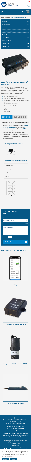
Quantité (5, 237)
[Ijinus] (10, 4)
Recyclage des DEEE (11, 442)
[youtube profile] (5, 448)
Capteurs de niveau (7, 435)
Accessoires (7, 17)
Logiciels (4, 34)
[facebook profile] (20, 448)
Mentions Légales (8, 440)
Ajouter (7, 242)
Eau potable (5, 37)
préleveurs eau (16, 435)
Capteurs (4, 22)
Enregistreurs (6, 25)
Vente (4, 218)
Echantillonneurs (7, 28)
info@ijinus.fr (22, 423)
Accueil (2, 17)
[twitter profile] (10, 448)
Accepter (5, 459)
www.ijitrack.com (19, 437)
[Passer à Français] (29, 2)
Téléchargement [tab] (20, 117)
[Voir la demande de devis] (28, 7)
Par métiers (5, 46)
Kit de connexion (7, 31)
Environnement (6, 433)
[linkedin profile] (15, 448)
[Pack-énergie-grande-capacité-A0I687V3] (15, 65)
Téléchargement (24, 433)
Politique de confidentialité (20, 440)
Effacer (26, 223)
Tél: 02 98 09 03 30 (10, 423)
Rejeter (13, 459)
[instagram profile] (25, 448)
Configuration (10, 456)
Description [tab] (6, 117)
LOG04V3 (23, 129)
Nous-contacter (21, 442)
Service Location (6, 40)
